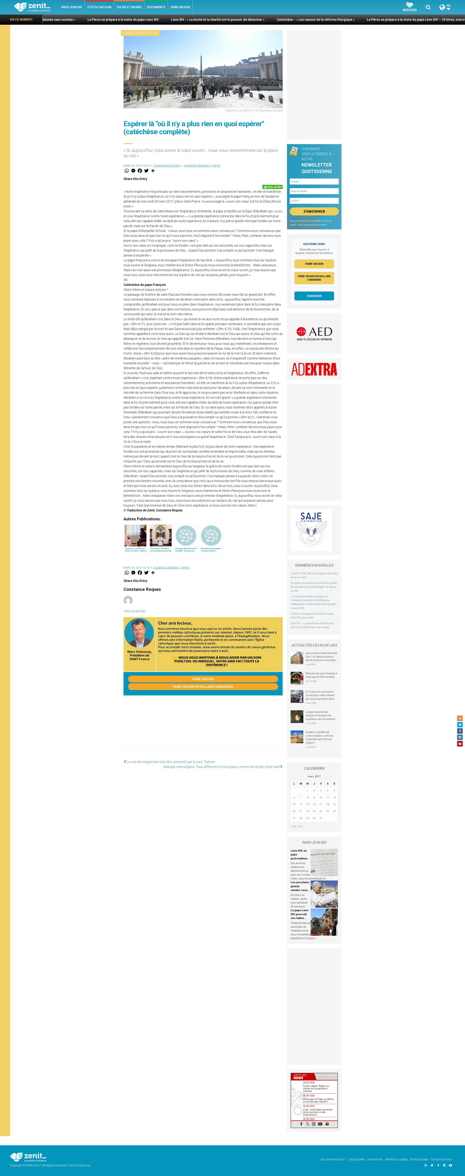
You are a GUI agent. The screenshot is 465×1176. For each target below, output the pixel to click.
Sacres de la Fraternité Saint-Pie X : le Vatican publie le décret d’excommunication (322, 657)
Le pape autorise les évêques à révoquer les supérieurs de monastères (320, 715)
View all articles (135, 611)
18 (327, 804)
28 (300, 818)
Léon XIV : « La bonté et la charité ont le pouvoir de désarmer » (119, 19)
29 (307, 818)
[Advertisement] (203, 726)
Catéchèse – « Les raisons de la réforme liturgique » (217, 19)
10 (321, 797)
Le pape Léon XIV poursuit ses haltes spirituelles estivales (299, 918)
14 (300, 804)
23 (314, 811)
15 (307, 804)
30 (314, 818)
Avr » (300, 826)
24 (321, 811)
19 (334, 804)
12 (334, 797)
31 (321, 818)
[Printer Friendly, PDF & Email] (272, 187)
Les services (375, 1159)
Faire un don (180, 7)
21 (300, 811)
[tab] (302, 1076)
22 (307, 811)
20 (294, 811)
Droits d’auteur (419, 1159)
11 (327, 797)
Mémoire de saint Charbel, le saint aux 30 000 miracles (321, 675)
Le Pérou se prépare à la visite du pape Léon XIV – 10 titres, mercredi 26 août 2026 (330, 19)
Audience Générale (135, 33)
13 (294, 804)
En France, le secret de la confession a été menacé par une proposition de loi (320, 695)
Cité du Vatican (99, 7)
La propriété (356, 1159)
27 (294, 818)
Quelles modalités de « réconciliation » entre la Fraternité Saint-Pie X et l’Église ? (319, 737)
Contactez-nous (441, 1159)
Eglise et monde (129, 7)
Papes (154, 33)
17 (321, 804)
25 (327, 811)
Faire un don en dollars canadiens (203, 687)
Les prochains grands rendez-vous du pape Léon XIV (300, 890)
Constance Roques (166, 165)
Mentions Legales (396, 1159)
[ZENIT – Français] (36, 7)
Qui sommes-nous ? (333, 1159)
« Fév (293, 826)
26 (334, 811)
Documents (156, 7)
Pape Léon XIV (71, 7)
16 (314, 804)
